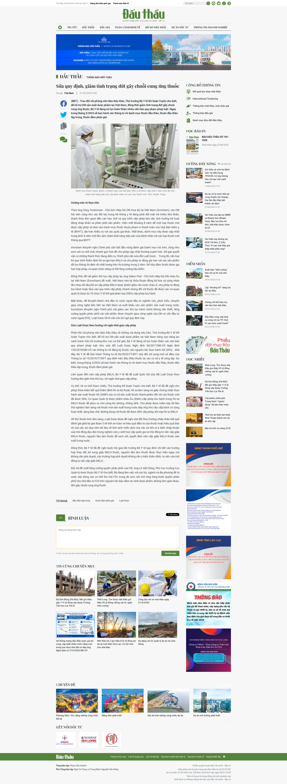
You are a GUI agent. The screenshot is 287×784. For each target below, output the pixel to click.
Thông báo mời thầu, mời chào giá (211, 106)
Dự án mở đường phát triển (206, 715)
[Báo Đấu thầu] (65, 757)
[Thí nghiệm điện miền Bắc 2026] (64, 740)
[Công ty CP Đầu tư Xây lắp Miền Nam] (111, 740)
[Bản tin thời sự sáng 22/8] (194, 432)
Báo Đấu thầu (143, 15)
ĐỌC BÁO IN (196, 131)
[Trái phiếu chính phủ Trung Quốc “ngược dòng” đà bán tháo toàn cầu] (194, 402)
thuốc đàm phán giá (104, 500)
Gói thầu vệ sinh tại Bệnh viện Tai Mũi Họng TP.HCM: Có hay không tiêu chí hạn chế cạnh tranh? (217, 176)
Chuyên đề (65, 684)
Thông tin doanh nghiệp (210, 27)
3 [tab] (224, 685)
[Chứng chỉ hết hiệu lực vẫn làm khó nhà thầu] (194, 306)
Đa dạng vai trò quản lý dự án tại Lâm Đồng (156, 642)
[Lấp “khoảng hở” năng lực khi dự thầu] (194, 291)
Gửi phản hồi (225, 164)
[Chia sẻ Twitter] (219, 3)
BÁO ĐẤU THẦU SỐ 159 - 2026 (215, 138)
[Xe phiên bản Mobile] (224, 3)
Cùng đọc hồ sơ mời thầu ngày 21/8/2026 (153, 601)
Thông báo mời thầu (99, 77)
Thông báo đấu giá (203, 113)
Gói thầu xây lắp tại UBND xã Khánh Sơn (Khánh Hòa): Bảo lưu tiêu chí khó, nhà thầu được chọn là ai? (218, 221)
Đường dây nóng (201, 163)
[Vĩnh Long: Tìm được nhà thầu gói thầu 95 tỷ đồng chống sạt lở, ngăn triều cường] (116, 583)
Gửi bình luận (170, 553)
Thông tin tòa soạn (118, 757)
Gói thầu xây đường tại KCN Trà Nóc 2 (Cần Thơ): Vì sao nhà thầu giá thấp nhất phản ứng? (217, 244)
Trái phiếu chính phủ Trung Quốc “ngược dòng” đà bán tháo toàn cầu (216, 403)
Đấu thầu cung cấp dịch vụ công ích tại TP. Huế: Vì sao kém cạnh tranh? (216, 320)
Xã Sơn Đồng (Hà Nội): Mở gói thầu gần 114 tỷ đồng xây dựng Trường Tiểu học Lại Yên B (74, 602)
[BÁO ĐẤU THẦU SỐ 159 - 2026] (193, 145)
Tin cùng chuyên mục (75, 566)
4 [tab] (226, 685)
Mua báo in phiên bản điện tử (173, 757)
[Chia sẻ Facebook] (213, 3)
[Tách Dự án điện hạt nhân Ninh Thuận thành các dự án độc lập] (194, 418)
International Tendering (205, 98)
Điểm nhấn (195, 264)
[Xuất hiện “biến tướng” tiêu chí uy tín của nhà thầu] (194, 273)
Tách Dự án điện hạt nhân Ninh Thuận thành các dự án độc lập (217, 417)
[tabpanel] (77, 704)
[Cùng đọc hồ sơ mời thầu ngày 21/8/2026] (157, 583)
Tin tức (72, 27)
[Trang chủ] (60, 27)
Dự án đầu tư (180, 27)
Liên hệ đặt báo (152, 757)
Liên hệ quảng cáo (136, 757)
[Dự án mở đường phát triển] (214, 701)
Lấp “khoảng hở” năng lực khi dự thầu (218, 289)
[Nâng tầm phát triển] (123, 701)
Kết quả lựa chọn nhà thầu (207, 91)
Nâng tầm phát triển (112, 715)
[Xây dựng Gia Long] (88, 740)
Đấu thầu (88, 27)
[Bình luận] (63, 137)
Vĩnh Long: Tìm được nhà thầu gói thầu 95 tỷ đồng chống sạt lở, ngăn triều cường (114, 602)
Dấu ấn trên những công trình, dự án (165, 715)
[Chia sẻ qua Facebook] (63, 103)
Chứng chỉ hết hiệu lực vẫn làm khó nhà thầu (216, 304)
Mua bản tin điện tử (196, 757)
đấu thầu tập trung (81, 500)
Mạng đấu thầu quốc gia (100, 3)
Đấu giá (105, 27)
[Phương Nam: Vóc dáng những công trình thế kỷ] (77, 701)
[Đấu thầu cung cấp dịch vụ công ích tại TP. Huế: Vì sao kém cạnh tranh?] (194, 320)
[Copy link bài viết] (63, 126)
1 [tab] (219, 685)
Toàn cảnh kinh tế (127, 27)
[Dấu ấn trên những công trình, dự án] (168, 701)
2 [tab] (222, 685)
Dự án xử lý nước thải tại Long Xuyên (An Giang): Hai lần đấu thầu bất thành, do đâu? (217, 199)
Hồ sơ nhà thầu (156, 27)
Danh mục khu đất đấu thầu (207, 120)
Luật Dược (124, 500)
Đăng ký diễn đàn (213, 757)
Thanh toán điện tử (121, 3)
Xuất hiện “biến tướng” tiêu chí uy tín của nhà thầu (216, 272)
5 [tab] (230, 685)
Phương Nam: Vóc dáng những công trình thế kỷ (77, 717)
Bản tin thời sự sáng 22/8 (217, 428)
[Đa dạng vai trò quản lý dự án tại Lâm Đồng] (157, 625)
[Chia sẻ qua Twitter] (63, 114)
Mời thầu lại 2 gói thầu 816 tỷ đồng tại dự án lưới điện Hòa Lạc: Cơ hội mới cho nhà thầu (116, 644)
